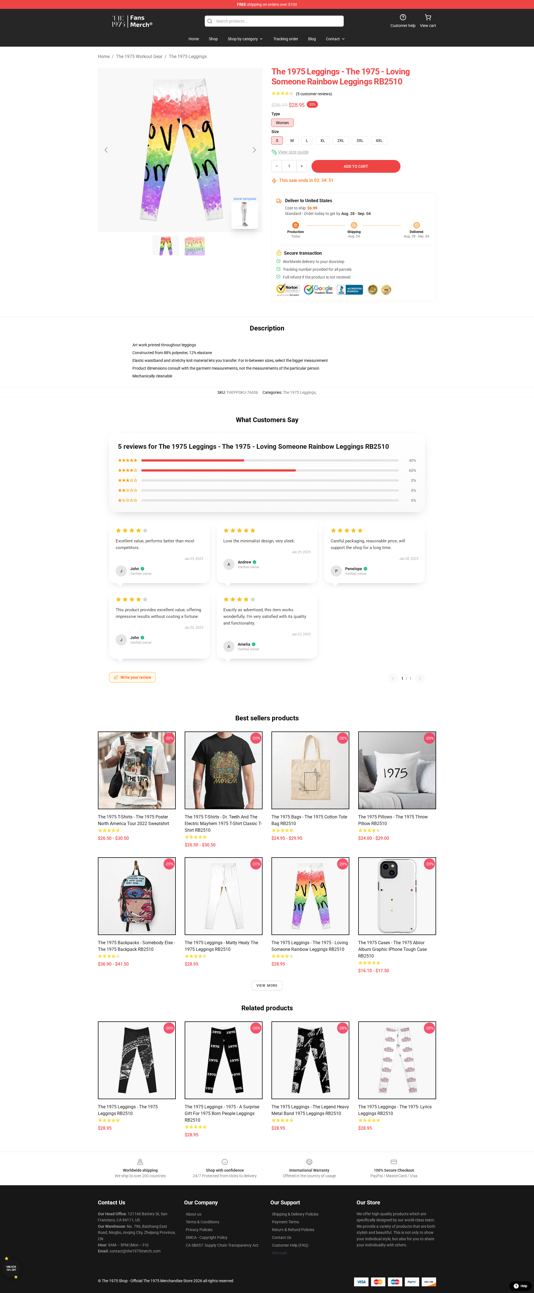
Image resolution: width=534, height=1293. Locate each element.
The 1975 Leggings (188, 56)
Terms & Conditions (202, 1222)
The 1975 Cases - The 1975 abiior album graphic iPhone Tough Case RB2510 (392, 949)
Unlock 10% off (11, 1268)
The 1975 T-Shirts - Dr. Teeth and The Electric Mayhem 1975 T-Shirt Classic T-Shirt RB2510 (223, 823)
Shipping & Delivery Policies (295, 1214)
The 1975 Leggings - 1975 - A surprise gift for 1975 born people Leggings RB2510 (222, 1113)
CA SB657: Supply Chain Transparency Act (222, 1245)
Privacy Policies (199, 1229)
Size (275, 131)
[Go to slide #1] (165, 245)
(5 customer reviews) (314, 94)
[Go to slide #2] (194, 245)
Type (275, 114)
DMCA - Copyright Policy (207, 1237)
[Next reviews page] (420, 678)
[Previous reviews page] (393, 678)
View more (267, 986)
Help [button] (524, 1286)
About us (193, 1214)
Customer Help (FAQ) (290, 1245)
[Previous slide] (106, 150)
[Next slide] (254, 150)
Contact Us (281, 1237)
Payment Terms (285, 1222)
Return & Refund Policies (293, 1229)
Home (104, 56)
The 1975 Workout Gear (139, 56)
